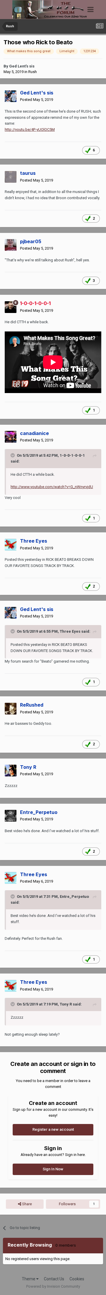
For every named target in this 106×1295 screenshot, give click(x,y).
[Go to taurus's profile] (10, 177)
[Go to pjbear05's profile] (10, 245)
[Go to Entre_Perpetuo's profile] (10, 816)
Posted (36, 99)
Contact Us (54, 1279)
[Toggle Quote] (13, 455)
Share (26, 1204)
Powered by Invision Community (53, 1286)
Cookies (76, 1279)
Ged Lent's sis (21, 66)
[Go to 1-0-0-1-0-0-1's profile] (10, 307)
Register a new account (53, 1129)
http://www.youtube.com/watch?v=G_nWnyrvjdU (52, 487)
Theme (29, 1279)
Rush (32, 72)
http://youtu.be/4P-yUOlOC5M (30, 129)
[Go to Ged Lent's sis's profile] (10, 96)
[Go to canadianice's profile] (10, 437)
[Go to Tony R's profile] (10, 770)
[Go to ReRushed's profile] (10, 709)
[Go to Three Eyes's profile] (10, 545)
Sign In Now (53, 1169)
